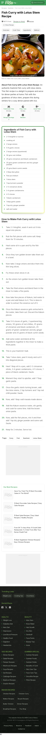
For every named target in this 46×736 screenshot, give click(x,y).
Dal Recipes (7, 673)
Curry (11, 438)
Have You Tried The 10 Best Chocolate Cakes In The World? (28, 492)
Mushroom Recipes (10, 666)
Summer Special (32, 652)
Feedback (28, 725)
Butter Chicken (8, 704)
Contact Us (21, 729)
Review (31, 21)
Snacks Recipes (9, 683)
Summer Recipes (32, 655)
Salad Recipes (8, 658)
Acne (28, 645)
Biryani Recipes (23, 699)
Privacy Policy (8, 725)
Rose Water (30, 624)
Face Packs (30, 638)
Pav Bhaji (23, 709)
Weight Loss (7, 596)
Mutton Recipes (8, 699)
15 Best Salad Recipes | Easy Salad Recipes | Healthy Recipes (26, 517)
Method (36, 30)
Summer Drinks (31, 662)
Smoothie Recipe (32, 676)
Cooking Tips (18, 596)
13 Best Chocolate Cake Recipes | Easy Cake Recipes (28, 504)
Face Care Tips (31, 673)
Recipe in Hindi (19, 21)
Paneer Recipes (9, 662)
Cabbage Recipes (9, 676)
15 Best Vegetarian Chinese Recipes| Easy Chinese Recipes (27, 541)
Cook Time (16, 30)
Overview (6, 30)
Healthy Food (8, 638)
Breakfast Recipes (9, 709)
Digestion (6, 642)
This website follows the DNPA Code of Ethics (23, 718)
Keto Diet (6, 627)
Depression (7, 631)
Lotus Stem (37, 438)
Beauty (28, 617)
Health (5, 617)
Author (37, 725)
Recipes (4, 8)
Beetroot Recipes (9, 680)
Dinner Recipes (8, 655)
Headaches (7, 645)
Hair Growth (30, 627)
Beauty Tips (30, 642)
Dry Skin (29, 631)
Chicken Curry (24, 694)
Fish (18, 438)
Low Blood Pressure (10, 634)
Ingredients (27, 30)
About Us (19, 725)
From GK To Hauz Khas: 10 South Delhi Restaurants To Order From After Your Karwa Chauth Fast (27, 530)
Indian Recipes (8, 690)
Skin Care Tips (31, 669)
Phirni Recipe (31, 680)
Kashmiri (10, 8)
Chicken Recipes (9, 694)
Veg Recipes (7, 652)
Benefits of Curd (32, 666)
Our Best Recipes (10, 487)
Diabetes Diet (8, 624)
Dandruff (29, 634)
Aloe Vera (29, 620)
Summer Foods (31, 658)
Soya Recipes (8, 669)
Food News (30, 596)
